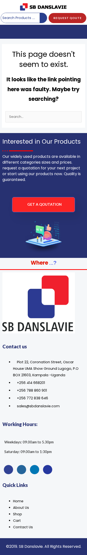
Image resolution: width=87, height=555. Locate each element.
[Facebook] (8, 469)
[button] (7, 31)
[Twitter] (21, 469)
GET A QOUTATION (44, 204)
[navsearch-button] (79, 31)
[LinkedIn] (34, 469)
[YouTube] (47, 469)
